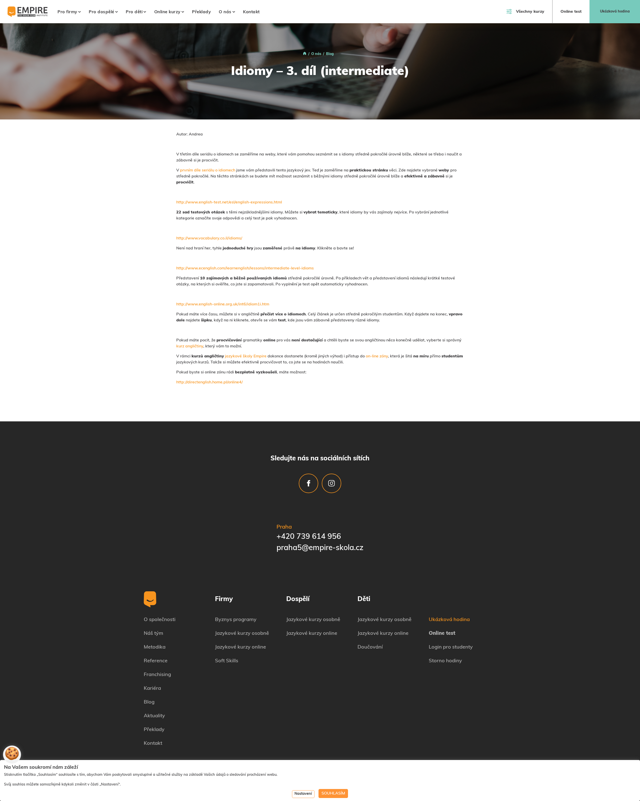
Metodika (155, 647)
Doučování (370, 647)
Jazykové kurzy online (240, 647)
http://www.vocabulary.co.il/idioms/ (209, 238)
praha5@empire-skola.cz (320, 548)
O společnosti (160, 619)
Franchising (157, 674)
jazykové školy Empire (245, 356)
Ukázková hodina (615, 11)
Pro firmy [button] (67, 12)
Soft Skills (226, 661)
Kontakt (251, 12)
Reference (156, 661)
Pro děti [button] (134, 12)
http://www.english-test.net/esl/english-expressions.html (229, 202)
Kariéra (152, 688)
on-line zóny (377, 356)
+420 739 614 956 (308, 537)
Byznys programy (235, 619)
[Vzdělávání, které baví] (304, 54)
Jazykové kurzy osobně (242, 633)
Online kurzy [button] (167, 12)
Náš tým (153, 633)
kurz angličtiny (189, 346)
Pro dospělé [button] (101, 12)
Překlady (201, 12)
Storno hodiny (445, 661)
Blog (149, 702)
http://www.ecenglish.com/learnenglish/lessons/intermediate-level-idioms (245, 268)
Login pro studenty (451, 647)
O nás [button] (225, 12)
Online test (571, 12)
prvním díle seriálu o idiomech (207, 170)
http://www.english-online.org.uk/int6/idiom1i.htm (222, 304)
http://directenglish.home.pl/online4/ (209, 382)
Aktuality (154, 716)
